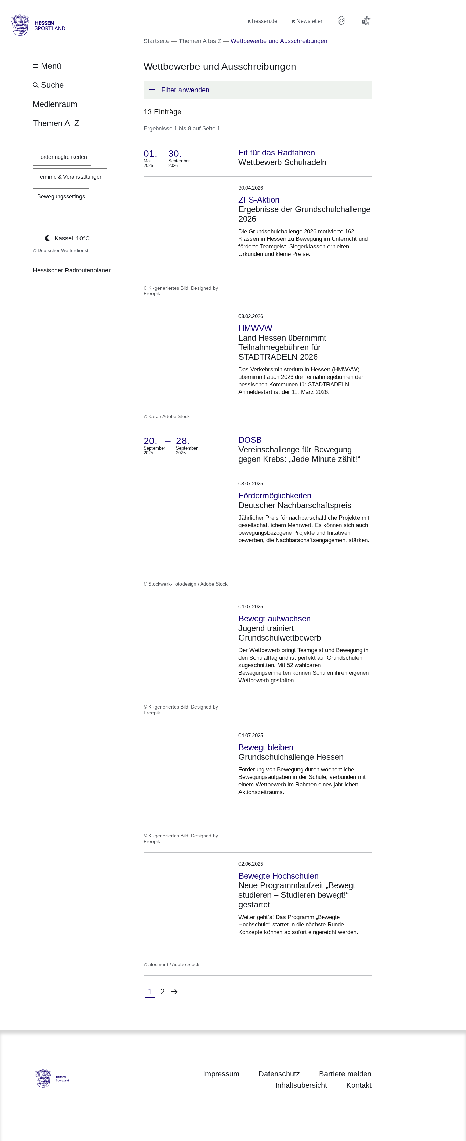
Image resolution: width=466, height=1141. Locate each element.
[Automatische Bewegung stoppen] (36, 238)
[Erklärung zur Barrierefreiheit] (366, 20)
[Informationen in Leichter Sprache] (341, 20)
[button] (257, 90)
